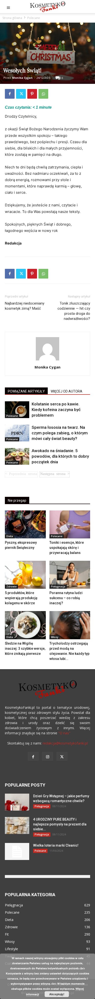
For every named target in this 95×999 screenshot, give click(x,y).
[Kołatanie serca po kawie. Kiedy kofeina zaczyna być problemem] (17, 409)
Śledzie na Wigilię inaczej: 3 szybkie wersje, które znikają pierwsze (25, 648)
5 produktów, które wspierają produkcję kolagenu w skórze (21, 598)
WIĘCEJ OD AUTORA (66, 391)
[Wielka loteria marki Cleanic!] (17, 851)
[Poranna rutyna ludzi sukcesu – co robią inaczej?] (69, 575)
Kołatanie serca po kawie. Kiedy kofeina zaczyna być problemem (56, 410)
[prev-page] (21, 474)
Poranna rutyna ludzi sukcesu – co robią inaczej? (66, 598)
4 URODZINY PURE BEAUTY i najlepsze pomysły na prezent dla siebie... (59, 824)
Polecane (33, 18)
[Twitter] (21, 94)
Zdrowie (11, 586)
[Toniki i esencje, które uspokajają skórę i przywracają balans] (69, 524)
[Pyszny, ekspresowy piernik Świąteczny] (25, 524)
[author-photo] (47, 360)
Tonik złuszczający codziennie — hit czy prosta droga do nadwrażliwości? (73, 311)
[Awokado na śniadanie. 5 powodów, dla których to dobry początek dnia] (17, 456)
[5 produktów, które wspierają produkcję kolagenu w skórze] (25, 575)
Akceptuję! (56, 994)
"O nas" (64, 733)
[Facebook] (10, 94)
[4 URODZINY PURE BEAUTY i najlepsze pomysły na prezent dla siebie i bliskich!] (17, 825)
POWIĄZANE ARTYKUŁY (26, 391)
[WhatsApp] (43, 94)
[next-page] (54, 474)
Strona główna (12, 18)
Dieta (9, 536)
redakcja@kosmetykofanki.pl (65, 743)
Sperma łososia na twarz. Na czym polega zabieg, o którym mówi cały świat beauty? (60, 433)
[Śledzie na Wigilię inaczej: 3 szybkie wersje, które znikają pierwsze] (25, 625)
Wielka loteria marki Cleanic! (55, 845)
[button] (8, 6)
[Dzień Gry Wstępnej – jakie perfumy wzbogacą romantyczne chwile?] (17, 802)
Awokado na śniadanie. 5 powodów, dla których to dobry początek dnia (60, 456)
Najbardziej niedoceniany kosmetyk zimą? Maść (24, 306)
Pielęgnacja (58, 586)
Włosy (54, 637)
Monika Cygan (22, 77)
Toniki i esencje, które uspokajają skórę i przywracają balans (66, 548)
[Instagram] (47, 756)
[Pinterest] (32, 94)
